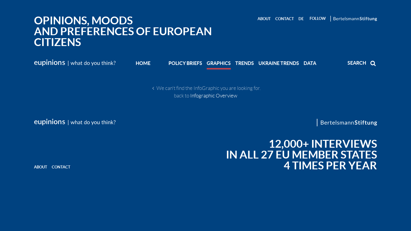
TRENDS (244, 63)
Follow (318, 18)
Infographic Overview (213, 95)
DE (301, 19)
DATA (310, 63)
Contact (284, 19)
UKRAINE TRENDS (278, 63)
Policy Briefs (185, 63)
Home (143, 63)
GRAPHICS (219, 63)
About (264, 19)
